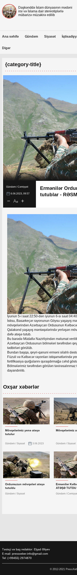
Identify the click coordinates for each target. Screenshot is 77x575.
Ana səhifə (10, 36)
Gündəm (31, 36)
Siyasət (50, 36)
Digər (6, 48)
